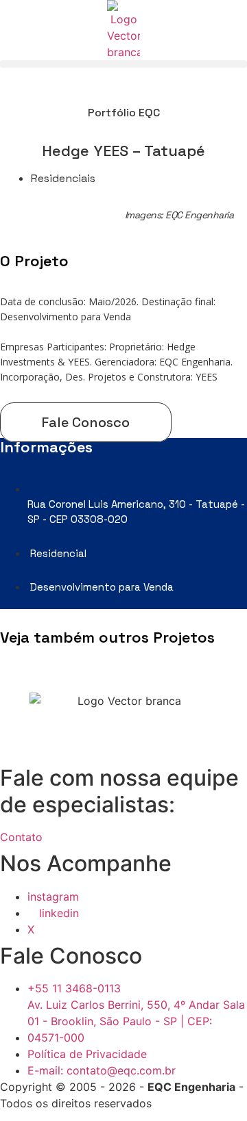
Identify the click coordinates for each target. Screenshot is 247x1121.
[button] (123, 64)
